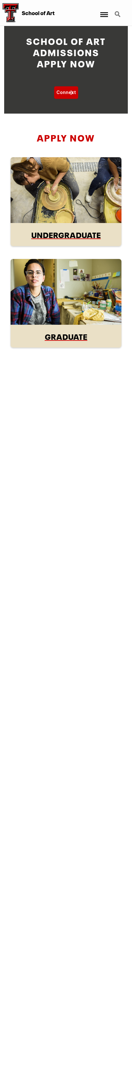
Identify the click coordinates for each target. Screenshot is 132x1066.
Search (118, 10)
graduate (66, 336)
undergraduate (66, 234)
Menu (103, 10)
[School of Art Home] (9, 13)
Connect (66, 92)
